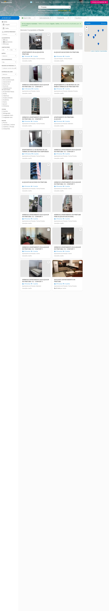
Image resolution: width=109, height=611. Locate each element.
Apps (44, 2)
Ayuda (38, 2)
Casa (6, 40)
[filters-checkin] (3, 24)
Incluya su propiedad (98, 2)
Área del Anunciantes (83, 2)
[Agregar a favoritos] (48, 34)
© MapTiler (97, 51)
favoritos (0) (58, 2)
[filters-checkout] (3, 28)
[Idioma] (32, 2)
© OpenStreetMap (103, 51)
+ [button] (86, 27)
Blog (50, 2)
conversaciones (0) (70, 2)
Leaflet (92, 51)
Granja (7, 44)
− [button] (86, 30)
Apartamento (8, 42)
